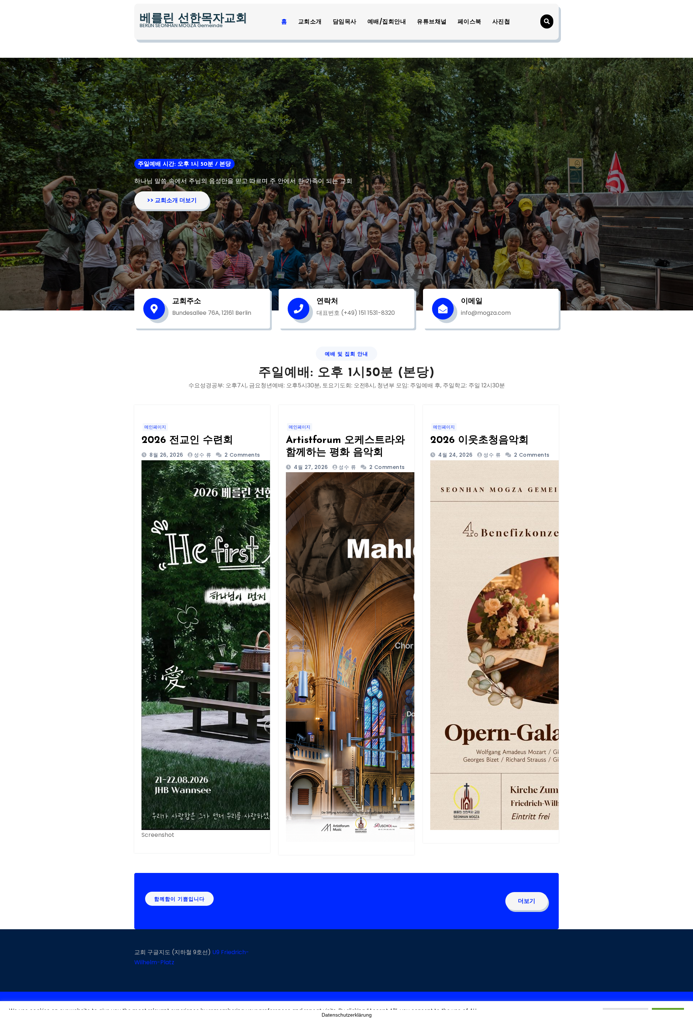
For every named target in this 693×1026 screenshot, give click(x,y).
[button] (546, 21)
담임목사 (345, 21)
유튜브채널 (432, 21)
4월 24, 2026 (455, 454)
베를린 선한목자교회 (193, 19)
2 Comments (242, 454)
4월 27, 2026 (310, 467)
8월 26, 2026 (165, 454)
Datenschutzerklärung (347, 1015)
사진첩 (501, 21)
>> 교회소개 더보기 (172, 200)
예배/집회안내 (386, 21)
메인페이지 (155, 427)
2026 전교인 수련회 (187, 440)
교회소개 (310, 21)
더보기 (526, 901)
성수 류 (202, 454)
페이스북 (469, 21)
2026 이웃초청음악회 (479, 440)
